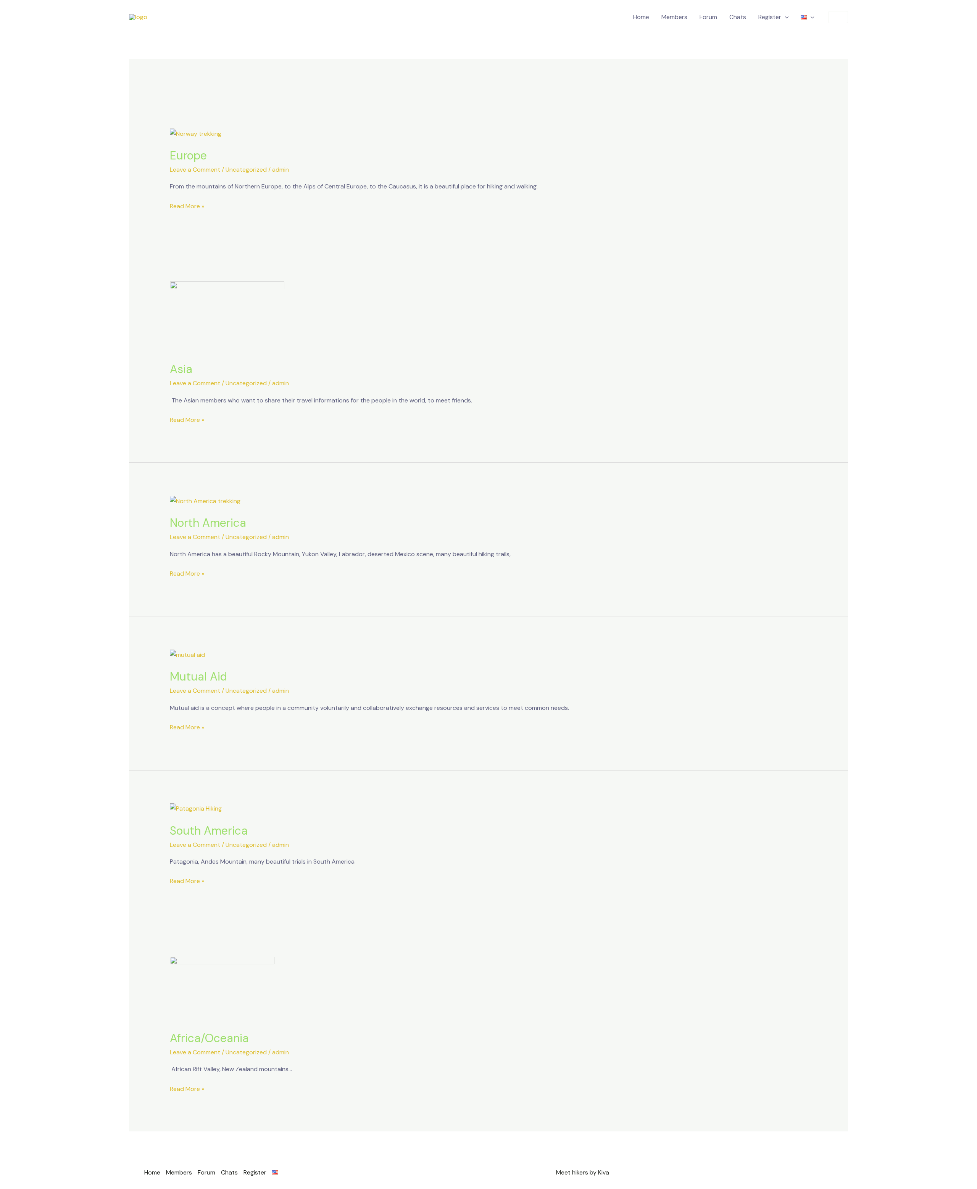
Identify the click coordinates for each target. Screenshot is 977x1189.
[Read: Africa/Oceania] (222, 989)
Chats (737, 17)
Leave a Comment (195, 170)
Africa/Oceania (209, 1038)
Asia (181, 369)
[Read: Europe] (195, 133)
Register (769, 17)
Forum (708, 17)
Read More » (187, 206)
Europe (188, 155)
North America (208, 522)
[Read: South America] (196, 808)
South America (209, 830)
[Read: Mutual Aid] (187, 654)
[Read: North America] (205, 501)
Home (641, 17)
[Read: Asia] (227, 316)
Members (674, 17)
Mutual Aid (198, 676)
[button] (785, 17)
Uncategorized (246, 170)
